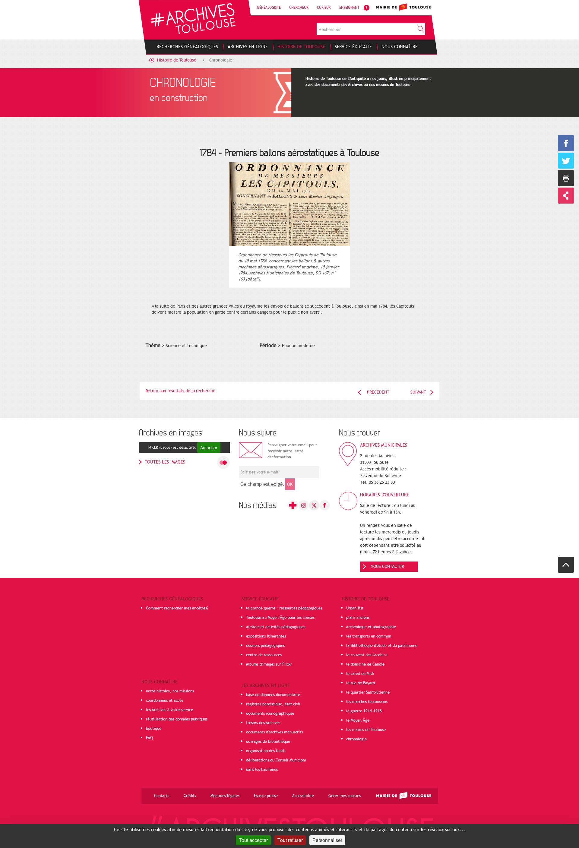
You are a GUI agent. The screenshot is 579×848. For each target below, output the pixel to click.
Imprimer (566, 178)
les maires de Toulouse (366, 729)
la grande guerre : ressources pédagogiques (284, 608)
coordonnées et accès (164, 700)
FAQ (149, 738)
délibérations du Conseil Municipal (276, 760)
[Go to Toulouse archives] (193, 18)
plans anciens (357, 617)
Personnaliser (327, 840)
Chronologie (220, 60)
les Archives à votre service (169, 709)
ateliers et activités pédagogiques (275, 627)
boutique (153, 728)
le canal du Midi (360, 673)
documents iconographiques (270, 713)
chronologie (356, 739)
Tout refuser (290, 840)
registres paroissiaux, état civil (273, 704)
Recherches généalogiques (172, 599)
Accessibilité (303, 795)
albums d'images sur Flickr (269, 664)
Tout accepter (253, 840)
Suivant (418, 392)
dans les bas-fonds (262, 769)
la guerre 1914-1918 (364, 711)
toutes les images (165, 462)
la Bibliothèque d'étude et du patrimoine (381, 645)
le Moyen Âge (357, 720)
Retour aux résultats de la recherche (180, 391)
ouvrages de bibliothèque (268, 741)
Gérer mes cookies (344, 795)
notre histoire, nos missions (170, 691)
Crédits (190, 795)
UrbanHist (354, 608)
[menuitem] (187, 47)
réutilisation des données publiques (176, 719)
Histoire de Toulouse (176, 60)
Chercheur (298, 7)
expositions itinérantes (266, 636)
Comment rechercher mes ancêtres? (177, 608)
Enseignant (349, 7)
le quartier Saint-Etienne (368, 692)
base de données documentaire (273, 694)
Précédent (378, 392)
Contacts (161, 795)
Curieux (324, 7)
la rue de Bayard (360, 683)
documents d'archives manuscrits (274, 732)
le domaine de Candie (365, 664)
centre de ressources (264, 655)
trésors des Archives (263, 722)
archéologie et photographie (371, 627)
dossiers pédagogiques (265, 645)
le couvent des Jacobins (366, 655)
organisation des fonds (265, 750)
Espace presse (266, 795)
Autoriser (208, 448)
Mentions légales (224, 795)
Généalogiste (269, 7)
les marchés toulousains (367, 701)
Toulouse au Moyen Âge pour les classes (280, 617)
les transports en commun (368, 636)
